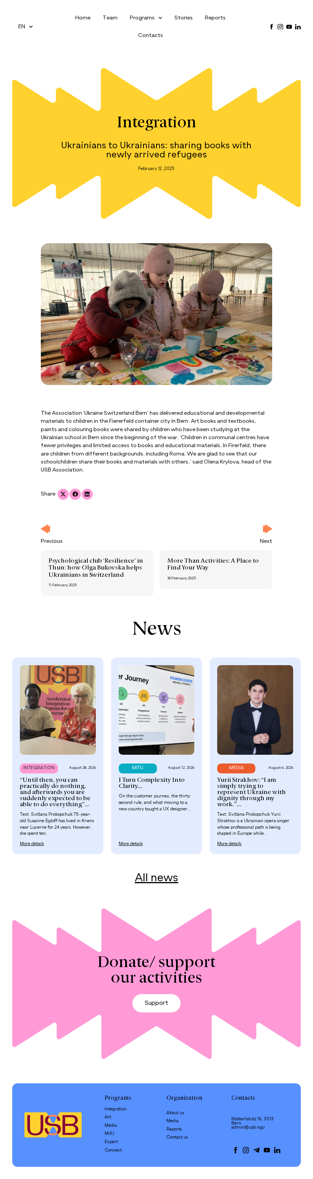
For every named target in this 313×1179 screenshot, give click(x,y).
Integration (156, 123)
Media (111, 1125)
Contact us (177, 1137)
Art (108, 1117)
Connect (113, 1150)
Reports (215, 18)
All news (156, 878)
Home (82, 18)
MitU (109, 1133)
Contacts (150, 35)
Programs (142, 18)
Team (110, 18)
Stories (183, 18)
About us (175, 1113)
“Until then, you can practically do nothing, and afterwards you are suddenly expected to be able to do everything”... (55, 792)
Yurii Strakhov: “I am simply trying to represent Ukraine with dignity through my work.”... (251, 792)
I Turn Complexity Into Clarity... (152, 783)
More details (32, 844)
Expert (111, 1142)
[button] (63, 494)
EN (21, 26)
